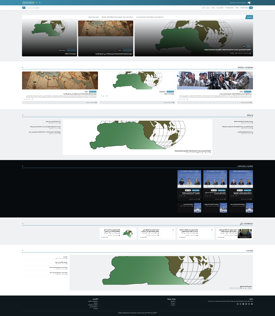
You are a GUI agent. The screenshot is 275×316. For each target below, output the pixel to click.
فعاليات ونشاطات (245, 166)
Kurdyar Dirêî (25, 99)
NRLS (231, 53)
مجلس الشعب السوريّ (217, 17)
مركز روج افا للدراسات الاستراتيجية (238, 3)
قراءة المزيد (68, 152)
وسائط (248, 46)
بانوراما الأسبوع (62, 50)
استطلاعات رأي (246, 223)
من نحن (207, 8)
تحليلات (119, 50)
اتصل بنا (203, 8)
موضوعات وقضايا (127, 50)
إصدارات (249, 251)
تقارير (244, 46)
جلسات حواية (239, 190)
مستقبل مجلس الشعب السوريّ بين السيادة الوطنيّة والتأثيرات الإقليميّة (240, 17)
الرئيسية (251, 8)
